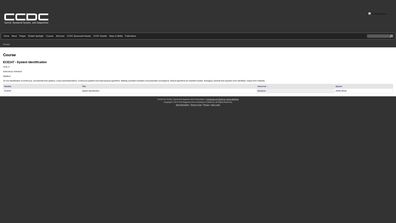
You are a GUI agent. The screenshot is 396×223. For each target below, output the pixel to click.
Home (6, 35)
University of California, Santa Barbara (223, 99)
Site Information (182, 104)
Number (7, 86)
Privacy (206, 104)
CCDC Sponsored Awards (79, 35)
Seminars (60, 35)
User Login (215, 104)
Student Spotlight (35, 35)
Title (84, 86)
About (14, 35)
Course (6, 44)
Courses (50, 35)
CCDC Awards (100, 35)
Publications (130, 35)
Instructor (262, 86)
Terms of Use (196, 104)
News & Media (116, 35)
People (22, 35)
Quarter (339, 86)
